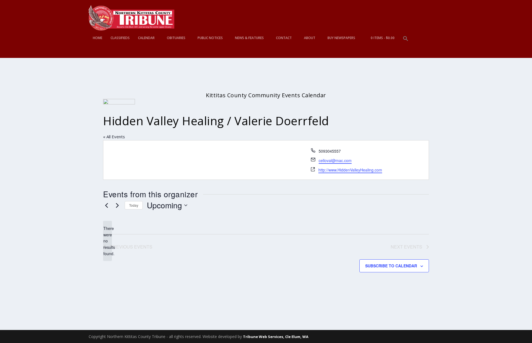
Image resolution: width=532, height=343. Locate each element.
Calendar (146, 38)
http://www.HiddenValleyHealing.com (350, 170)
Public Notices (210, 38)
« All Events (114, 136)
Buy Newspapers (341, 38)
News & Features (249, 38)
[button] (405, 47)
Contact (284, 38)
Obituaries (176, 38)
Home (97, 38)
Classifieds (120, 38)
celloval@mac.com (335, 160)
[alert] (107, 241)
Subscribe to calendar (391, 265)
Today (133, 205)
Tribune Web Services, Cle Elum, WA (275, 336)
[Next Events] (117, 205)
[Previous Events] (106, 205)
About (309, 38)
